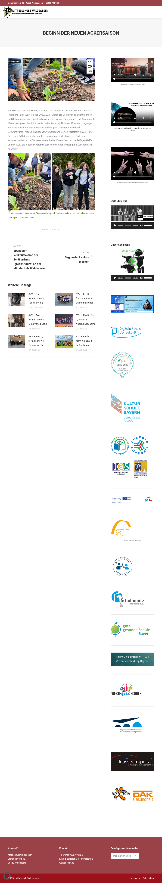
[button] (7, 876)
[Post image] (16, 299)
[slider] (148, 225)
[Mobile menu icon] (157, 12)
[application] (132, 225)
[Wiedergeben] (114, 225)
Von (44, 229)
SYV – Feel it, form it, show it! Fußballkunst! (84, 341)
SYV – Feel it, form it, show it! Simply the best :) (37, 319)
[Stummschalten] (141, 225)
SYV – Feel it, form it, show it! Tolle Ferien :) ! (36, 298)
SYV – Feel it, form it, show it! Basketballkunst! (84, 298)
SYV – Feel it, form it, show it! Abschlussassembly (86, 319)
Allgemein (15, 61)
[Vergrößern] (150, 299)
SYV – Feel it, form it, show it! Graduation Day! (36, 341)
